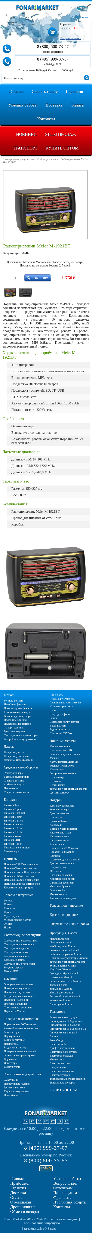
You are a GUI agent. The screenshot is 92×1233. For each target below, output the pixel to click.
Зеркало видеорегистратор (20, 1055)
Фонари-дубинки (14, 727)
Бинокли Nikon (13, 828)
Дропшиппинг (22, 1207)
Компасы (9, 908)
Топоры (8, 900)
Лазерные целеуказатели (18, 759)
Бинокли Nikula (13, 832)
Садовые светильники (17, 956)
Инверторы (11, 1062)
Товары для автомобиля (21, 1019)
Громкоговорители (15, 1087)
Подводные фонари (15, 719)
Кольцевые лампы (14, 959)
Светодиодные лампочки (19, 944)
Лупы (7, 912)
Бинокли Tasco (12, 805)
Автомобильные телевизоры (21, 1028)
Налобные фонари (15, 704)
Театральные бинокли (17, 847)
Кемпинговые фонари (17, 712)
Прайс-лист (20, 1183)
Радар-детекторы (14, 1039)
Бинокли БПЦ (12, 839)
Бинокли (10, 799)
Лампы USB (11, 971)
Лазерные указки (14, 752)
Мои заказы (80, 17)
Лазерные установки (16, 756)
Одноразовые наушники (18, 984)
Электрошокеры (14, 772)
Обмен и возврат (24, 1211)
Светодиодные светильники (20, 940)
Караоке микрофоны (16, 1091)
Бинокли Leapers (14, 824)
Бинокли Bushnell (14, 812)
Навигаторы (11, 1043)
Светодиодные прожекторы (21, 735)
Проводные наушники (17, 988)
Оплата (16, 1197)
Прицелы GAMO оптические (21, 864)
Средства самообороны (21, 767)
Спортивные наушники (18, 1007)
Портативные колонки (17, 1083)
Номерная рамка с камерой (20, 1051)
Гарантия (18, 1188)
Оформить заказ (70, 38)
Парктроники (12, 1036)
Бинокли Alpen (13, 809)
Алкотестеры (11, 1032)
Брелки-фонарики (14, 731)
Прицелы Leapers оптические (21, 879)
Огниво (8, 923)
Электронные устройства (22, 1074)
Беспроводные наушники (19, 996)
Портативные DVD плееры (20, 1024)
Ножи (7, 927)
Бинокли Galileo (13, 820)
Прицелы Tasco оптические (20, 868)
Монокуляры (11, 851)
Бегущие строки (13, 967)
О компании (20, 1202)
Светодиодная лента (16, 952)
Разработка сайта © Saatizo (39, 1228)
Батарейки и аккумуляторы (20, 739)
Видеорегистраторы (16, 1047)
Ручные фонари (13, 700)
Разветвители (12, 1066)
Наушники (11, 979)
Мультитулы (11, 916)
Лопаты (8, 904)
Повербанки (11, 1095)
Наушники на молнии (16, 999)
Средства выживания (16, 792)
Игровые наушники (15, 1003)
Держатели (10, 1059)
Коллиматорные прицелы (19, 887)
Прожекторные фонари (18, 708)
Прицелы (11, 859)
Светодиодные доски (17, 948)
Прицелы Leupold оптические (22, 883)
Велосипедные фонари (17, 716)
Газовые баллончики (16, 776)
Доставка (18, 1192)
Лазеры (9, 746)
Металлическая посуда (17, 919)
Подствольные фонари (17, 723)
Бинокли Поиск (13, 843)
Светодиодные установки (19, 963)
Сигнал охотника (14, 780)
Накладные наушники (17, 992)
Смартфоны (11, 1079)
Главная (17, 1178)
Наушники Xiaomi (14, 1011)
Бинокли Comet (13, 816)
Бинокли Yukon (13, 836)
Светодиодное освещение (23, 935)
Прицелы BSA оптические (19, 876)
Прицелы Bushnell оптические (22, 872)
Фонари (9, 695)
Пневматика (11, 788)
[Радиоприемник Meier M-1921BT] (10, 292)
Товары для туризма (18, 895)
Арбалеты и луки (14, 784)
